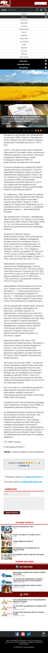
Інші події (24, 51)
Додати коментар (12, 513)
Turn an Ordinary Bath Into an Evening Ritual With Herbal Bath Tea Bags (29, 600)
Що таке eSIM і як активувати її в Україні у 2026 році (29, 607)
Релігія (24, 32)
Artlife (25, 594)
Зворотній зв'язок (23, 64)
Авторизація (23, 68)
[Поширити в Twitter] (29, 634)
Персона (24, 54)
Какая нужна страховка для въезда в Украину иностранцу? (29, 573)
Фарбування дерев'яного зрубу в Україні (27, 585)
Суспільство (24, 41)
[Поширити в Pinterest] (23, 634)
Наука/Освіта (24, 29)
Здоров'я (24, 48)
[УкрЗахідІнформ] (5, 3)
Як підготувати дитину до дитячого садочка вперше (28, 613)
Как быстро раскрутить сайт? (23, 527)
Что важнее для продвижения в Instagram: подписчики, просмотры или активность (28, 579)
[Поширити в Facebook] (17, 634)
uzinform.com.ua (10, 642)
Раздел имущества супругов (23, 541)
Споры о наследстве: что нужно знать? (26, 535)
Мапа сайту (23, 61)
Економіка (24, 23)
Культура (24, 20)
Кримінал (24, 35)
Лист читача (24, 57)
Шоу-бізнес (24, 38)
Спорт (24, 45)
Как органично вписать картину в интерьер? (28, 554)
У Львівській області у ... (33, 478)
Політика (24, 26)
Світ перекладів (25, 567)
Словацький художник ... (32, 481)
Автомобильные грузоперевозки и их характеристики (26, 549)
